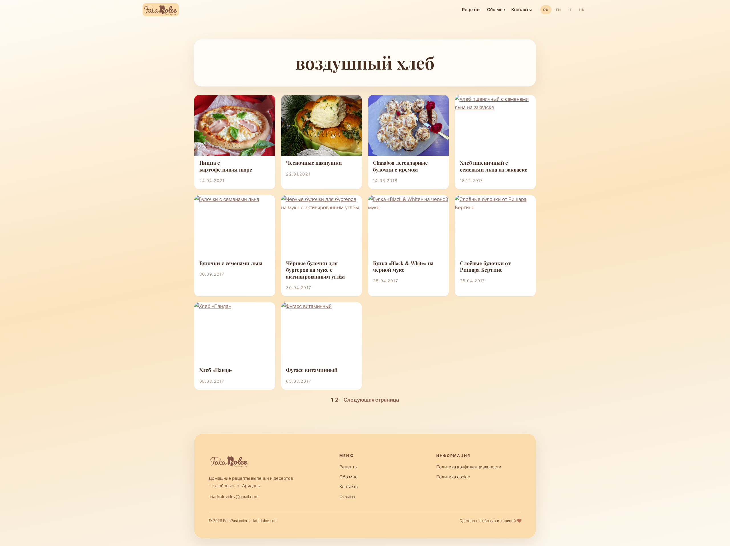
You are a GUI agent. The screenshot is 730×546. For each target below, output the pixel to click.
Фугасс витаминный (311, 370)
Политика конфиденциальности (468, 467)
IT (570, 10)
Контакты (521, 9)
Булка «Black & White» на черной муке (403, 266)
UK (581, 10)
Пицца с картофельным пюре (225, 166)
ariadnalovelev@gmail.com (233, 496)
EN (558, 10)
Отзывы (347, 496)
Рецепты (471, 9)
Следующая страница (371, 400)
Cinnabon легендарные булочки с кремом (400, 166)
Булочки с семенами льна (231, 263)
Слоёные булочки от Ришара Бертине (485, 266)
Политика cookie (453, 476)
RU (545, 10)
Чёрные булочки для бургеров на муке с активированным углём (315, 270)
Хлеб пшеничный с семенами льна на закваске (493, 166)
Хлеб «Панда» (216, 370)
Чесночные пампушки (314, 163)
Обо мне (496, 9)
